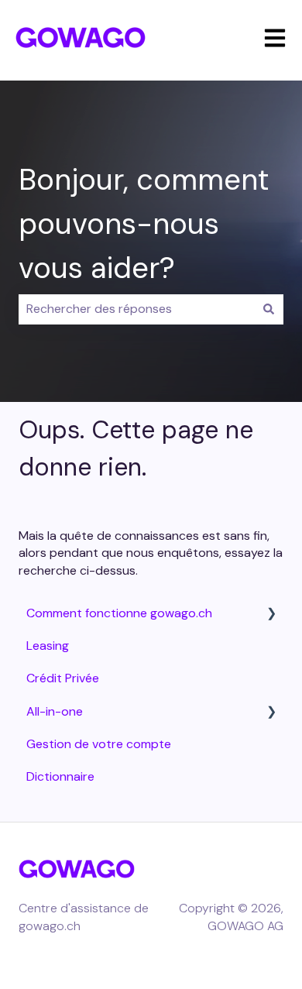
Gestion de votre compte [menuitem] (98, 744)
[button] (271, 614)
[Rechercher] (268, 309)
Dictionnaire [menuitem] (60, 776)
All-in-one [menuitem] (54, 711)
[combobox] (136, 309)
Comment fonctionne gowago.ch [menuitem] (119, 613)
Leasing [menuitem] (47, 645)
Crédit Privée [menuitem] (62, 678)
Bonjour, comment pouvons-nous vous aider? (144, 223)
